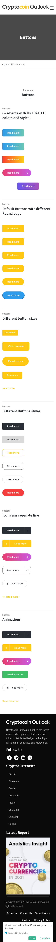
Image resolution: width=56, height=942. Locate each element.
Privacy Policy (42, 920)
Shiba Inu (14, 816)
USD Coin (14, 809)
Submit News (42, 913)
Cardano (13, 788)
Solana (12, 824)
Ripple (12, 802)
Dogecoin (14, 795)
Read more (13, 133)
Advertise (12, 913)
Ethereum (14, 781)
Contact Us (26, 913)
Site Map (26, 920)
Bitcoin (12, 774)
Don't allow (45, 938)
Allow (32, 938)
